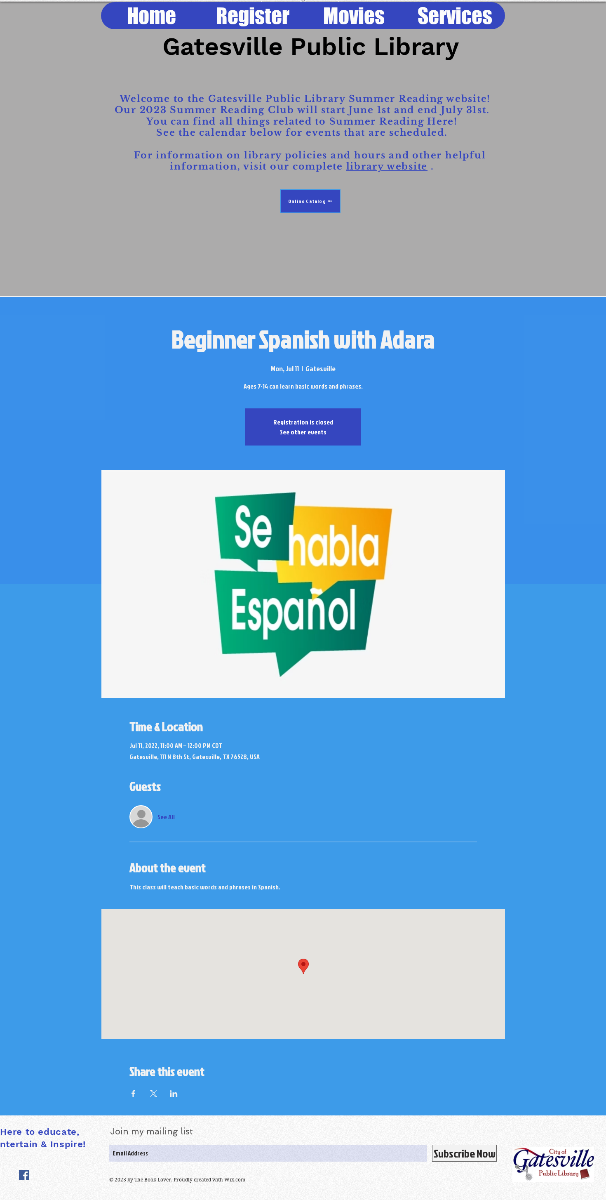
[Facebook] (24, 1175)
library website (386, 166)
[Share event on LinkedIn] (174, 1093)
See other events (303, 431)
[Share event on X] (153, 1093)
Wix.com (234, 1179)
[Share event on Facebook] (133, 1093)
